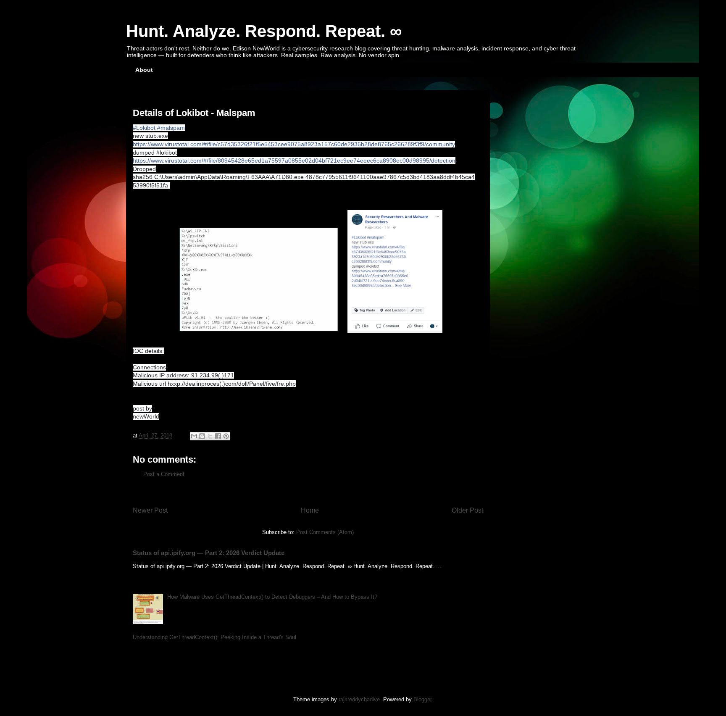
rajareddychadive (359, 699)
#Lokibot (144, 127)
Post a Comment (163, 474)
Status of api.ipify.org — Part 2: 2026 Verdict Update (208, 552)
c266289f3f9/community (294, 144)
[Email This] (194, 436)
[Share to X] (210, 436)
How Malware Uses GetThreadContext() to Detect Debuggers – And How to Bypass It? (272, 597)
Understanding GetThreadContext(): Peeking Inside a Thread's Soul (214, 637)
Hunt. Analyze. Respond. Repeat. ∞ (264, 31)
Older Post (467, 510)
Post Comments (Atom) (325, 532)
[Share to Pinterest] (226, 436)
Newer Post (150, 510)
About (144, 69)
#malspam (171, 127)
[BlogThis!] (202, 436)
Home (310, 510)
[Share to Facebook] (218, 436)
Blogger (422, 699)
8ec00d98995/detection (294, 160)
